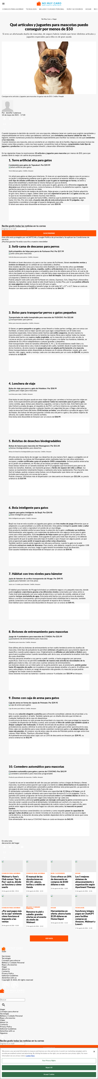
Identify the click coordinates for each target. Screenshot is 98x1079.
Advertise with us (9, 978)
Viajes (2, 1020)
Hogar (88, 9)
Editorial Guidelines (10, 976)
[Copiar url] (7, 124)
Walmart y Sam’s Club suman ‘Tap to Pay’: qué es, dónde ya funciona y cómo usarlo (11, 882)
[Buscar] (3, 1004)
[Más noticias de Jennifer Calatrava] (7, 101)
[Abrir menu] (3, 3)
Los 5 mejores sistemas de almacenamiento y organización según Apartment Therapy (85, 882)
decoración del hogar (10, 843)
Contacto (6, 971)
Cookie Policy (30, 1056)
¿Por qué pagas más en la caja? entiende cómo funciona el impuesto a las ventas (12, 916)
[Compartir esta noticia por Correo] (22, 117)
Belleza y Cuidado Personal (51, 9)
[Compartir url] (4, 129)
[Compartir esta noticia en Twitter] (16, 117)
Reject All (49, 1067)
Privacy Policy (8, 973)
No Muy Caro (46, 19)
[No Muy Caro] (49, 3)
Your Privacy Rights (49, 1060)
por (75, 476)
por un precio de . (50, 417)
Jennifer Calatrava (13, 113)
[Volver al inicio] (12, 990)
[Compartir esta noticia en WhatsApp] (5, 117)
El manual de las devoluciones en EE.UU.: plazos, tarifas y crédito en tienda (35, 882)
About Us (6, 969)
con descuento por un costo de (64, 352)
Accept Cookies (49, 1074)
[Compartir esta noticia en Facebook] (11, 117)
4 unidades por (63, 674)
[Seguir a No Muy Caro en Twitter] (8, 1035)
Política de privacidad (54, 237)
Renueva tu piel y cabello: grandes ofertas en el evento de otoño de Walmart (36, 917)
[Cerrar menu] (2, 995)
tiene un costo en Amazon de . (58, 819)
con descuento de (26, 288)
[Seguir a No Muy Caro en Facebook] (3, 1035)
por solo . (54, 204)
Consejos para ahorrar (12, 9)
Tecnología (31, 9)
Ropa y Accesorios (75, 9)
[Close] (94, 1051)
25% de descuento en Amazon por (63, 735)
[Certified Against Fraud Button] (10, 982)
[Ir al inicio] (49, 948)
